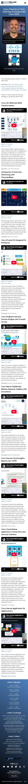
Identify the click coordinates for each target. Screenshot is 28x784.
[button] (25, 2)
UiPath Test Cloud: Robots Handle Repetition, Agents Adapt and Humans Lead (14, 718)
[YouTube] (4, 766)
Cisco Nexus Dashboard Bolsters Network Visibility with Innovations (14, 389)
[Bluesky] (8, 766)
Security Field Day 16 (14, 704)
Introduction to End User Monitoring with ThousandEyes (11, 174)
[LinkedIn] (12, 766)
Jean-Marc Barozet (11, 86)
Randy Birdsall (5, 90)
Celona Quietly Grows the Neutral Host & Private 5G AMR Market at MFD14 (14, 729)
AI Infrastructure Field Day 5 (14, 687)
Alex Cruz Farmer (13, 84)
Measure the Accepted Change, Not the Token (14, 715)
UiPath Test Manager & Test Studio (14, 741)
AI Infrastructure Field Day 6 (14, 708)
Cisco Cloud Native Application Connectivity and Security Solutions (13, 532)
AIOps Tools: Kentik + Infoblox (14, 732)
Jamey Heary (11, 526)
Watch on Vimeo (6, 146)
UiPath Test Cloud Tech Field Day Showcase (14, 743)
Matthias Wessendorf (17, 88)
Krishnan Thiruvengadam (15, 383)
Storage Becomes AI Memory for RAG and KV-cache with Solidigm (14, 749)
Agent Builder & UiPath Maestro (14, 739)
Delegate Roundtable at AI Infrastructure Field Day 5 (14, 746)
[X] (24, 766)
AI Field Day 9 (14, 699)
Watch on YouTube (6, 144)
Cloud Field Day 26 (14, 691)
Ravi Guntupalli (14, 90)
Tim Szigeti (23, 90)
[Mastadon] (16, 766)
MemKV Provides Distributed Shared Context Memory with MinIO (14, 752)
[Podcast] (20, 766)
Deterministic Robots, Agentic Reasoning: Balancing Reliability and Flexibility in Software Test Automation (14, 722)
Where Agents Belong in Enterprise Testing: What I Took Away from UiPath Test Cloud (14, 726)
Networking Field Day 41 (14, 695)
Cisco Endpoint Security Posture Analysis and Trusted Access (13, 319)
